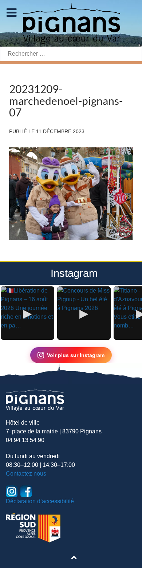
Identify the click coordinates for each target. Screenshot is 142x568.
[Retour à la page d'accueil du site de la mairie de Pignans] (71, 23)
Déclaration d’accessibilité (40, 501)
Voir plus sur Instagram (75, 355)
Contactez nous (26, 473)
